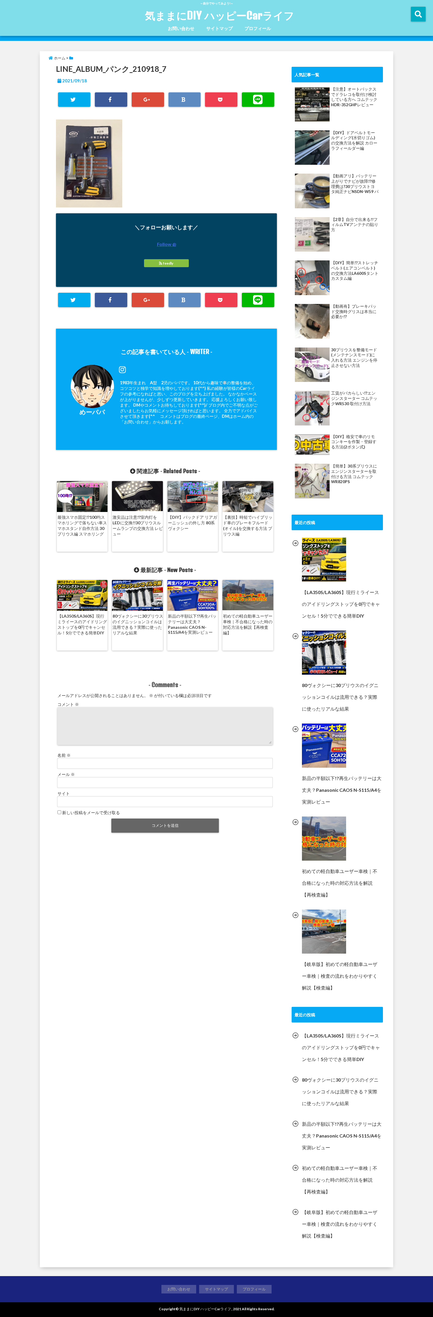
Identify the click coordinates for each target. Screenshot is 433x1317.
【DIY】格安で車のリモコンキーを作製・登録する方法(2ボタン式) (353, 441)
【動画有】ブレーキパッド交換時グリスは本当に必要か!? (353, 311)
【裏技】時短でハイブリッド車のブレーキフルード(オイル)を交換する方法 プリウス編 (247, 525)
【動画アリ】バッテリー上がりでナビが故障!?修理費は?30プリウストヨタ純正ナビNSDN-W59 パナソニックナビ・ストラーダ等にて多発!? (355, 184)
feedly (168, 263)
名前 (64, 755)
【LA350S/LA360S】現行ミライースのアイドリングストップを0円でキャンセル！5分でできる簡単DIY (82, 624)
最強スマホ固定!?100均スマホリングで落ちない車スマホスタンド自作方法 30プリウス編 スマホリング (82, 525)
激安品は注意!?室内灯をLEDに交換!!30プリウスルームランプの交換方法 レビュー (138, 525)
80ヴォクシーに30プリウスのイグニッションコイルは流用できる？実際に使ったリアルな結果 (138, 624)
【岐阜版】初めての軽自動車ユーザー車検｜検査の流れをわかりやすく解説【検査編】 (339, 1223)
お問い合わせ (181, 28)
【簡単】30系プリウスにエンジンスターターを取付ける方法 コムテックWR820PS (354, 474)
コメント (68, 704)
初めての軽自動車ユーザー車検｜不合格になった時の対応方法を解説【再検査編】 (247, 624)
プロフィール (257, 28)
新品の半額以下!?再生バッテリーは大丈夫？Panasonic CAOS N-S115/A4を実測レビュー (192, 624)
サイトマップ (219, 28)
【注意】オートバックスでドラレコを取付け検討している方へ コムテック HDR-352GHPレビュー (354, 97)
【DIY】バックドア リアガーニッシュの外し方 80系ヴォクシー (192, 523)
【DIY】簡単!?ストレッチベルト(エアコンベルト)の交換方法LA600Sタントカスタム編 (355, 270)
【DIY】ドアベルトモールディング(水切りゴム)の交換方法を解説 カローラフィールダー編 (354, 140)
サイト (63, 793)
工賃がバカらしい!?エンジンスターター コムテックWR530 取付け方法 (354, 398)
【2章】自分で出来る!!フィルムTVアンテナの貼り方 (354, 224)
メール (66, 774)
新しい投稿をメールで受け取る (91, 812)
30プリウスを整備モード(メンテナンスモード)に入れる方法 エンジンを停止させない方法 (354, 357)
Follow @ (166, 244)
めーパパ (92, 411)
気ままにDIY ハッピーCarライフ (219, 15)
